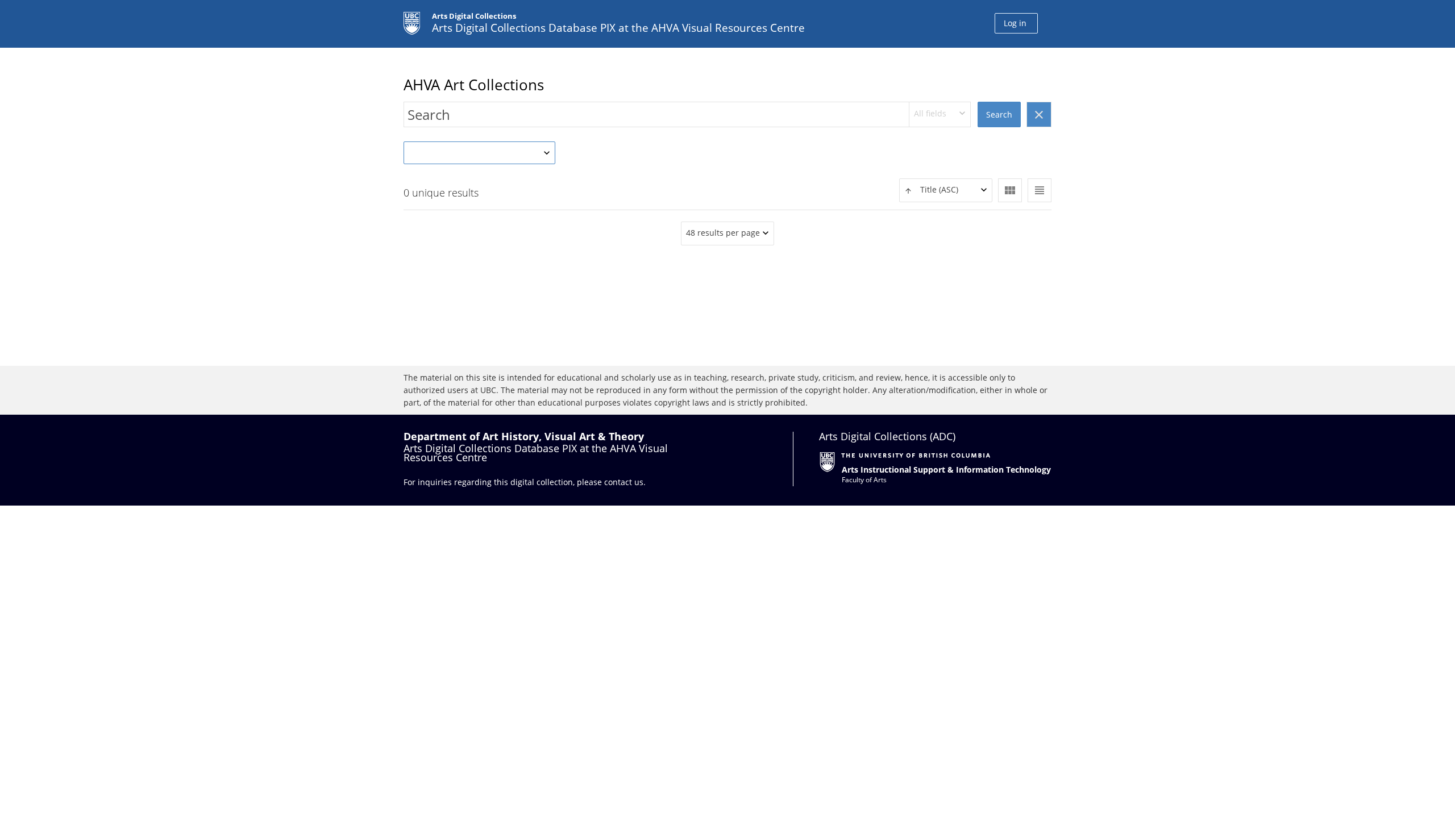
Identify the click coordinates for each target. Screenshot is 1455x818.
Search (999, 114)
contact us (623, 482)
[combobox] (940, 114)
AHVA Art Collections (474, 84)
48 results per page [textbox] (723, 232)
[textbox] (946, 190)
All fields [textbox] (930, 113)
